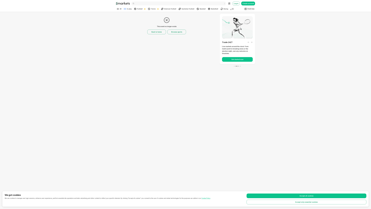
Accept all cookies (307, 196)
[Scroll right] (232, 8)
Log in (236, 3)
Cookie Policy (205, 198)
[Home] (123, 3)
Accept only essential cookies (306, 202)
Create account (248, 3)
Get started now (237, 59)
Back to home (156, 32)
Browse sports (176, 32)
